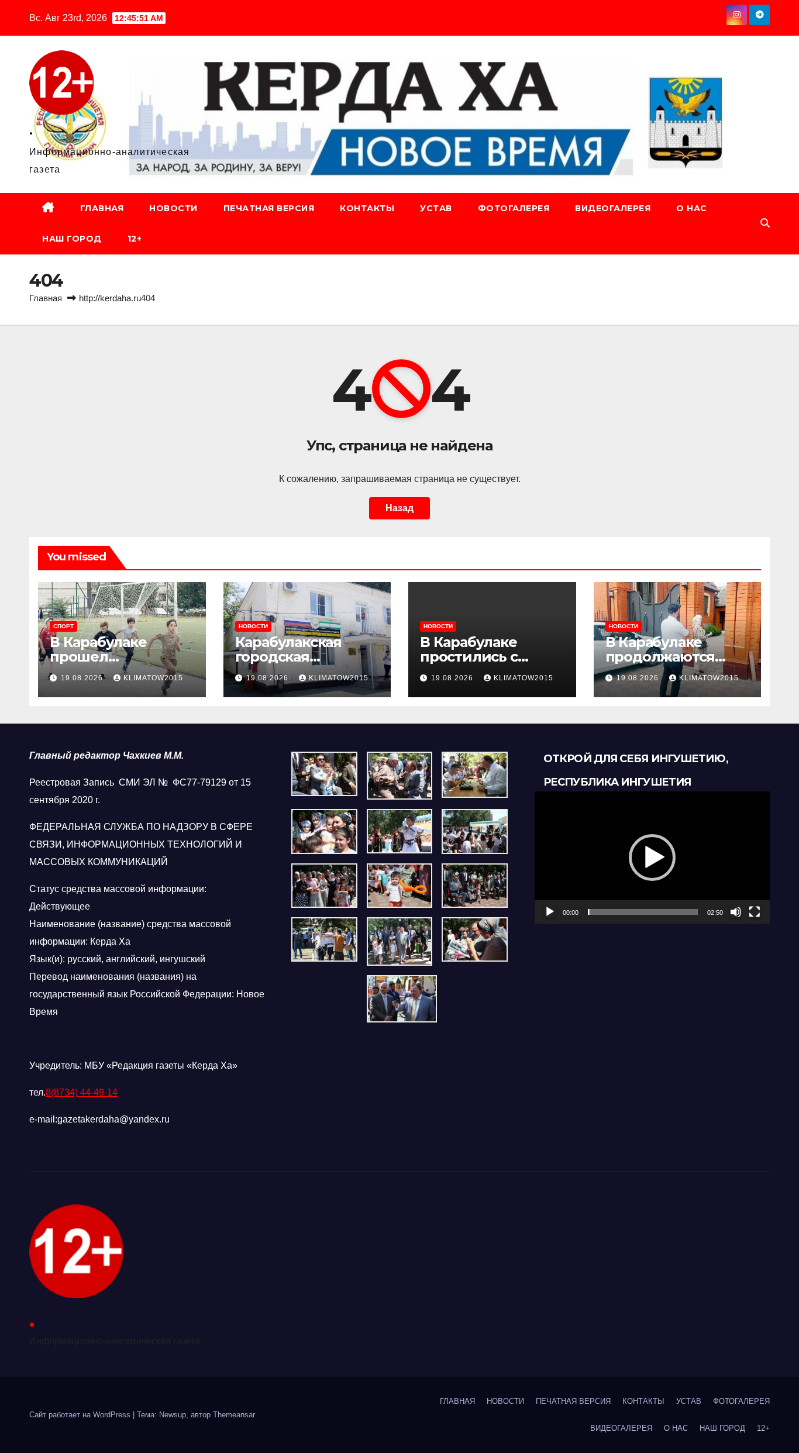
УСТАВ (436, 208)
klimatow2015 (153, 678)
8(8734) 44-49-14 (82, 1092)
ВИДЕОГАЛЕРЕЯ (612, 208)
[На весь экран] (754, 912)
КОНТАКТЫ (367, 208)
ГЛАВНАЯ (102, 208)
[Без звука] (736, 912)
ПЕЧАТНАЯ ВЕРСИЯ (269, 208)
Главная (45, 298)
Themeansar (234, 1414)
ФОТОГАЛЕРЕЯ (514, 208)
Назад (399, 508)
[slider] (643, 912)
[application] (652, 857)
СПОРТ (63, 626)
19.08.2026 (83, 678)
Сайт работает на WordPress (81, 1414)
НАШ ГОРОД (72, 238)
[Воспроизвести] (550, 912)
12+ (135, 238)
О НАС (691, 208)
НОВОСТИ (173, 208)
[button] (765, 223)
